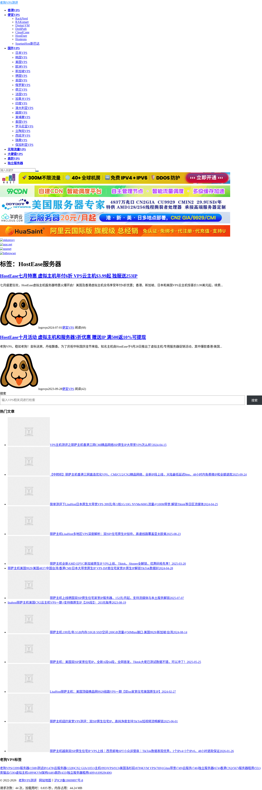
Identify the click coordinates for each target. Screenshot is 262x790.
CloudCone (22, 32)
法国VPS (21, 94)
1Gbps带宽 (172, 768)
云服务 (190, 768)
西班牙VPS (22, 135)
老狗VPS (10, 768)
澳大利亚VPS (24, 108)
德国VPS (21, 75)
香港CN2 (229, 768)
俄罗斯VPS (22, 85)
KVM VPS (152, 768)
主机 (101, 768)
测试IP (45, 768)
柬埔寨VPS (22, 117)
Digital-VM (22, 25)
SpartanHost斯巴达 (27, 43)
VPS (113, 768)
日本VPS (21, 52)
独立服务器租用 (81, 772)
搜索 (3, 393)
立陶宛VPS (22, 131)
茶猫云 (8, 772)
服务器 (28, 768)
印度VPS (21, 103)
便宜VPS (68, 327)
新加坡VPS (22, 71)
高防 (60, 772)
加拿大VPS (22, 98)
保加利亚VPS (24, 144)
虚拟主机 (25, 772)
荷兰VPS (21, 89)
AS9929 (103, 772)
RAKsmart (22, 22)
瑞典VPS (21, 140)
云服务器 (64, 768)
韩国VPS (21, 57)
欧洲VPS (21, 66)
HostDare (21, 35)
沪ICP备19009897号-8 (68, 780)
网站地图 (45, 780)
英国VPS (21, 80)
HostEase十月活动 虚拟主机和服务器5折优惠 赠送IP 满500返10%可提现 (73, 337)
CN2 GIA (84, 768)
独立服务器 (209, 768)
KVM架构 (44, 772)
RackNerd (21, 18)
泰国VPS (21, 121)
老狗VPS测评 (9, 2)
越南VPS (21, 112)
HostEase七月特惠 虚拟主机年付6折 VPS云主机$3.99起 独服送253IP (69, 275)
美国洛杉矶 (131, 768)
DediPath (21, 28)
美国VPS (21, 62)
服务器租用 (250, 768)
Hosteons (21, 39)
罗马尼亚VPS (24, 126)
